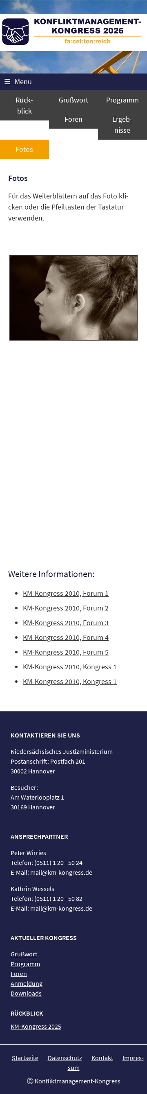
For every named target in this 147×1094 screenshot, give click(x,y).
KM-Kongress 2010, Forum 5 (66, 652)
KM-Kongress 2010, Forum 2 (66, 608)
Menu (18, 81)
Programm (122, 100)
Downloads (26, 993)
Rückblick (24, 105)
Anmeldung (26, 983)
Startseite (25, 1058)
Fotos (24, 149)
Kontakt (102, 1058)
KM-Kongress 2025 (36, 1026)
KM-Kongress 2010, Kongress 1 (70, 666)
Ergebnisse (122, 124)
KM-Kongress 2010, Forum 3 (66, 622)
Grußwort (73, 100)
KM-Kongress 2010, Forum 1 (66, 593)
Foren (73, 119)
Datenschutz (65, 1058)
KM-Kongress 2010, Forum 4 (66, 637)
